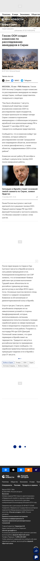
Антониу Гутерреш (9, 366)
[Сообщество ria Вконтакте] (21, 470)
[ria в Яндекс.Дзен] (13, 470)
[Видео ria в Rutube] (36, 470)
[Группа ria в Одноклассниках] (28, 470)
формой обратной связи (21, 535)
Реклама (17, 485)
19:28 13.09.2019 (7, 29)
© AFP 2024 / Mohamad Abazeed (11, 71)
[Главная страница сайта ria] (12, 19)
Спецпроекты (7, 485)
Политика (5, 482)
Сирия (31, 362)
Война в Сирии (8, 362)
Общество (14, 482)
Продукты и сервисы (30, 485)
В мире (18, 362)
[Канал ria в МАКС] (5, 470)
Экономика (24, 482)
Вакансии (5, 494)
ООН (24, 362)
